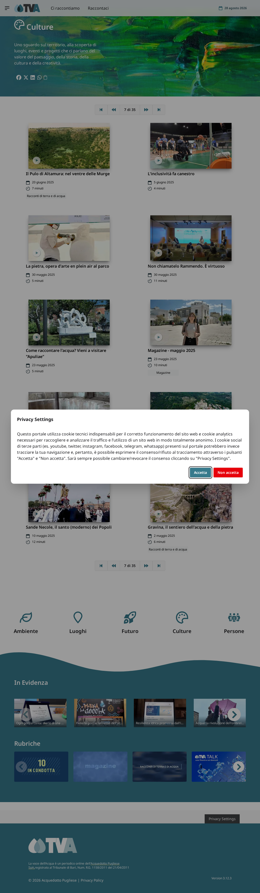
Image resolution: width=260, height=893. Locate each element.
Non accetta (228, 472)
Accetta (200, 472)
